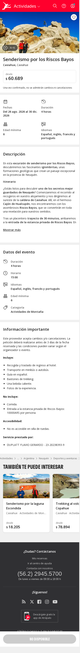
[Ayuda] (64, 6)
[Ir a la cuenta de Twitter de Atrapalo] (32, 601)
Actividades (6, 458)
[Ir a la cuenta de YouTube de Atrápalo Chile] (55, 601)
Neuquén (44, 458)
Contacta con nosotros (40, 568)
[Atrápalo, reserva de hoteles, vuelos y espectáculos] (6, 6)
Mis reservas (39, 558)
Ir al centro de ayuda (40, 563)
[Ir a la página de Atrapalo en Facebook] (39, 601)
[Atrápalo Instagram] (47, 601)
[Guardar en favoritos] (74, 17)
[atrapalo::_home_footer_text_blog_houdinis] (24, 601)
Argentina (29, 458)
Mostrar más (12, 230)
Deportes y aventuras (65, 458)
